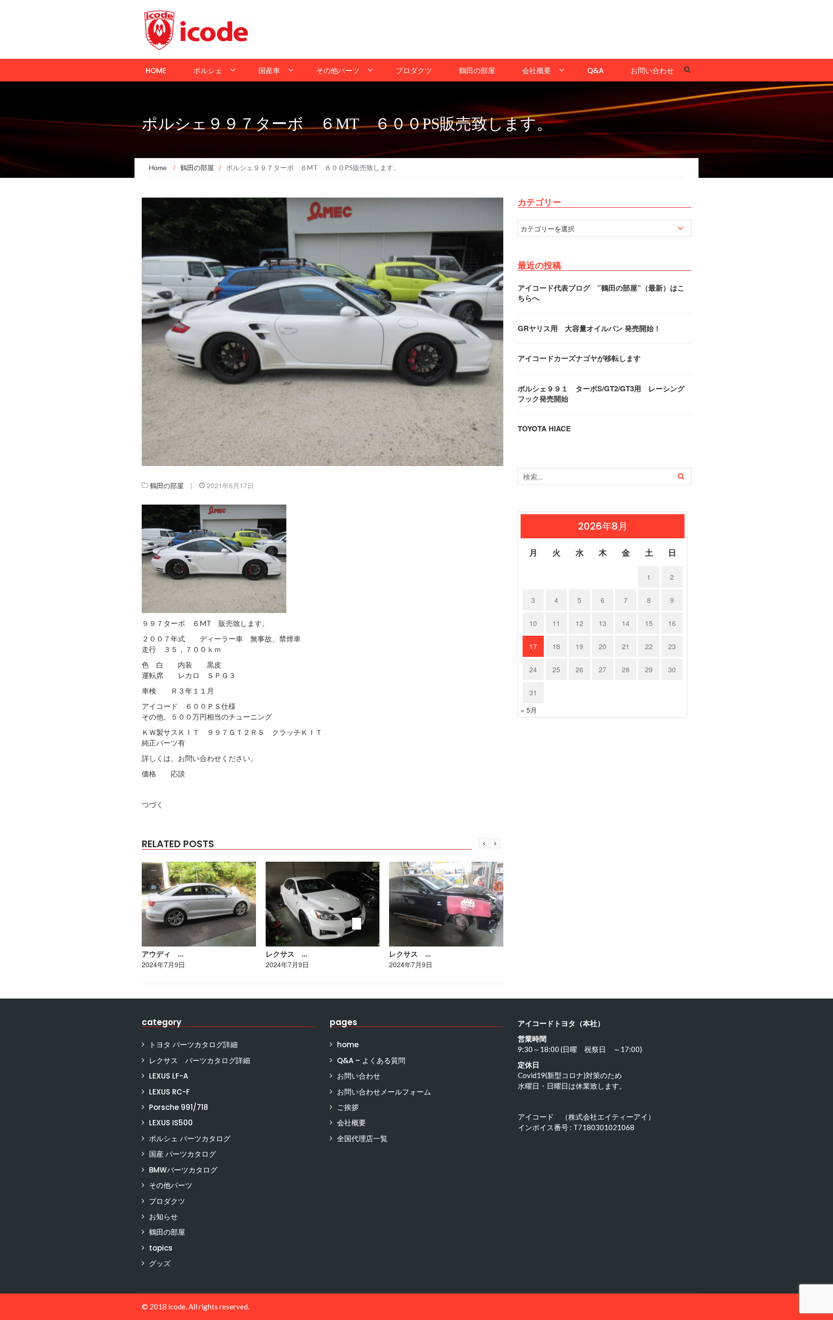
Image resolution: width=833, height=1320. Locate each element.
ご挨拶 (348, 1107)
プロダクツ (414, 71)
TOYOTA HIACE (544, 428)
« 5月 (529, 710)
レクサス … (286, 954)
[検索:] (604, 476)
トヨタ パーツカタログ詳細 (193, 1045)
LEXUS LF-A (168, 1076)
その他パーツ (338, 71)
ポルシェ (207, 71)
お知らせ (163, 1217)
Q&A (595, 71)
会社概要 (536, 71)
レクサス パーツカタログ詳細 (199, 1060)
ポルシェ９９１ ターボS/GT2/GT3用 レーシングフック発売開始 (601, 393)
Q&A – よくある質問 (371, 1060)
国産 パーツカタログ (182, 1154)
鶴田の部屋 (477, 71)
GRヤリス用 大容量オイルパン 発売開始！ (589, 328)
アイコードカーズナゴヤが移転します (579, 358)
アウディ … (162, 954)
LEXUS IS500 (171, 1123)
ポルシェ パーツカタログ (189, 1138)
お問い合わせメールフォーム (384, 1092)
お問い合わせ (652, 71)
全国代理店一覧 (362, 1138)
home (156, 71)
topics (161, 1248)
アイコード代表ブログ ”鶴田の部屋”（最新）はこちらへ (601, 292)
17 (533, 646)
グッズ (160, 1263)
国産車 (269, 71)
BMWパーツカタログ (183, 1170)
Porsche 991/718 (178, 1107)
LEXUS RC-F (169, 1092)
